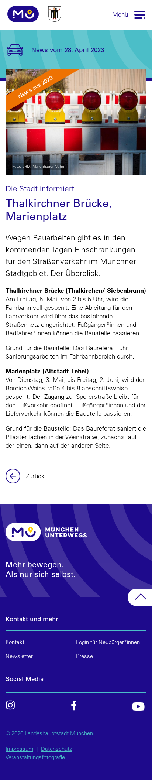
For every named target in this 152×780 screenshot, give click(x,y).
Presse (84, 656)
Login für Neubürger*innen (108, 642)
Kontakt (15, 642)
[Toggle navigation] (140, 14)
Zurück (14, 476)
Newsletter (19, 656)
